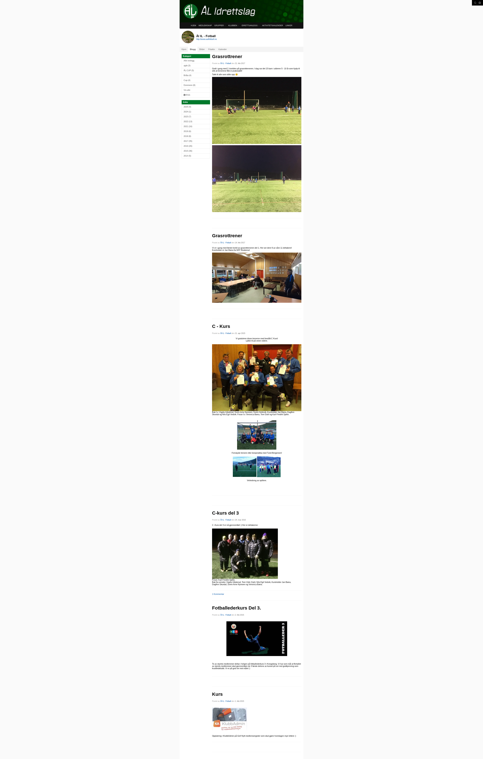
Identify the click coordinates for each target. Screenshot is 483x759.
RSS (187, 95)
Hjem (193, 25)
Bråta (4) (187, 75)
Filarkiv (211, 49)
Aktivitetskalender (272, 25)
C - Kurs (221, 326)
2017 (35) (188, 141)
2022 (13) (188, 121)
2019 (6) (187, 131)
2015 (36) (188, 151)
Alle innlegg (189, 61)
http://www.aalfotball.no (206, 39)
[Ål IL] (241, 11)
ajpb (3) (187, 65)
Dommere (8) (189, 85)
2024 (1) (187, 112)
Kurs (217, 694)
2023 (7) (187, 117)
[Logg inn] (479, 3)
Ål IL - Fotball (225, 63)
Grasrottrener (227, 56)
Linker (289, 25)
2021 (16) (188, 126)
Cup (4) (187, 80)
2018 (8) (187, 136)
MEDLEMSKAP (205, 25)
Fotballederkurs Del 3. (236, 608)
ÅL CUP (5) (189, 70)
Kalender (222, 49)
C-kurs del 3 (225, 513)
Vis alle (187, 90)
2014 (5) (187, 156)
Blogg (193, 49)
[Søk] (475, 3)
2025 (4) (187, 107)
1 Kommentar (218, 594)
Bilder (202, 49)
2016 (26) (188, 146)
